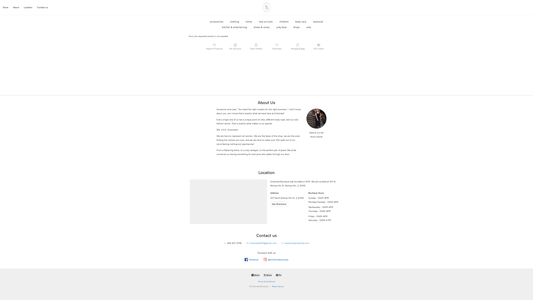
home (249, 21)
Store (5, 7)
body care (300, 21)
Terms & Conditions (266, 281)
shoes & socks (262, 27)
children (284, 21)
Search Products (214, 48)
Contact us (42, 7)
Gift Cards (319, 48)
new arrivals (266, 21)
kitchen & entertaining (234, 27)
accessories (216, 21)
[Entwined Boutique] (266, 7)
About (16, 7)
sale (308, 27)
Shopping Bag (298, 48)
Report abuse (278, 286)
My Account (235, 48)
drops (296, 27)
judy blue (281, 27)
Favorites (276, 48)
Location (28, 7)
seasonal (318, 21)
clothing (234, 21)
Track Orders (256, 48)
